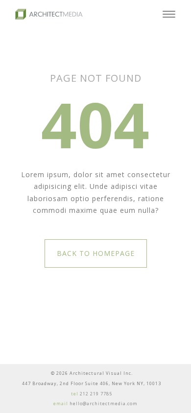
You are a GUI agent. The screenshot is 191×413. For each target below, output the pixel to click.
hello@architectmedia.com (104, 403)
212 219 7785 (96, 393)
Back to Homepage (96, 253)
